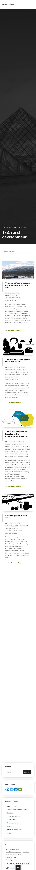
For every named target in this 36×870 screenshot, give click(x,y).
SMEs (16, 525)
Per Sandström (22, 451)
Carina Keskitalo (23, 372)
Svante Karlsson (11, 374)
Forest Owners (12, 819)
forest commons (11, 857)
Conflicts (10, 813)
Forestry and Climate (14, 823)
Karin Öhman (9, 456)
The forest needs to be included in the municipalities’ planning (16, 434)
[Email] (20, 789)
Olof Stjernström (23, 446)
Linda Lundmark (10, 377)
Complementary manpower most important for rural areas (18, 285)
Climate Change (13, 806)
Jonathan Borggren (12, 298)
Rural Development (13, 293)
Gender (9, 826)
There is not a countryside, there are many (18, 360)
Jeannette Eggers (11, 449)
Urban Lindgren (10, 300)
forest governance (13, 860)
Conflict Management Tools (17, 809)
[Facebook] (7, 789)
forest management (19, 863)
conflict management (14, 852)
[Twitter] (12, 789)
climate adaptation (13, 849)
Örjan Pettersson (11, 379)
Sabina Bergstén (22, 456)
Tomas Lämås (23, 454)
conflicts (26, 852)
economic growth (12, 854)
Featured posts (12, 367)
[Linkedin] (16, 789)
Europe (21, 854)
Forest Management (14, 816)
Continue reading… (15, 330)
